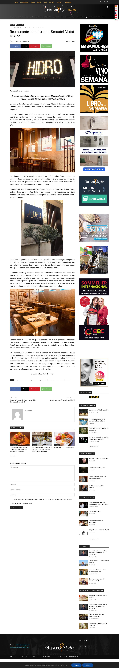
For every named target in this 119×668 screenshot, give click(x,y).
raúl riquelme (59, 380)
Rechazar (88, 665)
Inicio (11, 28)
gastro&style (34, 380)
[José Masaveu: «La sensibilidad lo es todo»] (83, 563)
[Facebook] (100, 1)
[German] (116, 10)
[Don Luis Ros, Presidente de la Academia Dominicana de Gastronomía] (83, 553)
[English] (116, 8)
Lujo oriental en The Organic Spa (98, 410)
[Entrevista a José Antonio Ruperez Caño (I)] (83, 581)
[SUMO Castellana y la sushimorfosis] (64, 439)
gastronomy (43, 380)
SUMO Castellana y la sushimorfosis (64, 447)
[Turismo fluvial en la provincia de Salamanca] (83, 430)
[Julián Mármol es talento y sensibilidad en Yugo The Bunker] (83, 505)
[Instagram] (104, 1)
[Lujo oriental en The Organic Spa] (83, 412)
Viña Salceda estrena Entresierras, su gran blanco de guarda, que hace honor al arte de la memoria (42, 449)
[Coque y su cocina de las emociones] (83, 523)
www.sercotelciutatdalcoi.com (42, 374)
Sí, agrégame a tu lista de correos (21, 503)
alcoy (16, 380)
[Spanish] (116, 6)
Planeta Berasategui (95, 511)
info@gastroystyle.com (23, 645)
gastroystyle (51, 380)
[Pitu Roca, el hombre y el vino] (83, 470)
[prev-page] (11, 455)
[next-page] (14, 455)
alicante (22, 380)
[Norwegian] (116, 15)
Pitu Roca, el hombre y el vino (97, 467)
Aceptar (76, 665)
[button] (107, 6)
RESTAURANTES (19, 24)
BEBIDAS (35, 445)
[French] (116, 13)
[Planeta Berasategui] (83, 514)
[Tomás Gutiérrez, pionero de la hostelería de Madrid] (83, 479)
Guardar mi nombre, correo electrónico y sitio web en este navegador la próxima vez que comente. (42, 499)
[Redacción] (11, 41)
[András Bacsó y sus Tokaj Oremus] (83, 488)
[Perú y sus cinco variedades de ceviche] (83, 598)
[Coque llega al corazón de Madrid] (83, 532)
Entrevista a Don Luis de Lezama (98, 458)
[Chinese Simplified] (116, 17)
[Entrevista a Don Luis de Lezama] (83, 461)
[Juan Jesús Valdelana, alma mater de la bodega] (83, 572)
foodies (28, 380)
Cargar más (93, 446)
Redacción (17, 41)
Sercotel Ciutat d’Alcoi (56, 358)
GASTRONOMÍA (14, 445)
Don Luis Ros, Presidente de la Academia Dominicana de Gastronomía (98, 552)
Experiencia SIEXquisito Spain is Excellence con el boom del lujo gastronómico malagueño (18, 449)
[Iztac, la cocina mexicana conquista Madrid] (83, 617)
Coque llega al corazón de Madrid (99, 530)
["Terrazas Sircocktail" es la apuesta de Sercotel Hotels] (83, 421)
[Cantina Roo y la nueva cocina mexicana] (83, 626)
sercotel (67, 380)
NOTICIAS (12, 24)
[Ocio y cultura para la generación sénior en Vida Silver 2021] (83, 440)
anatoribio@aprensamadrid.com (19, 647)
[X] (107, 1)
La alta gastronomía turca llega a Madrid (62, 400)
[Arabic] (116, 19)
